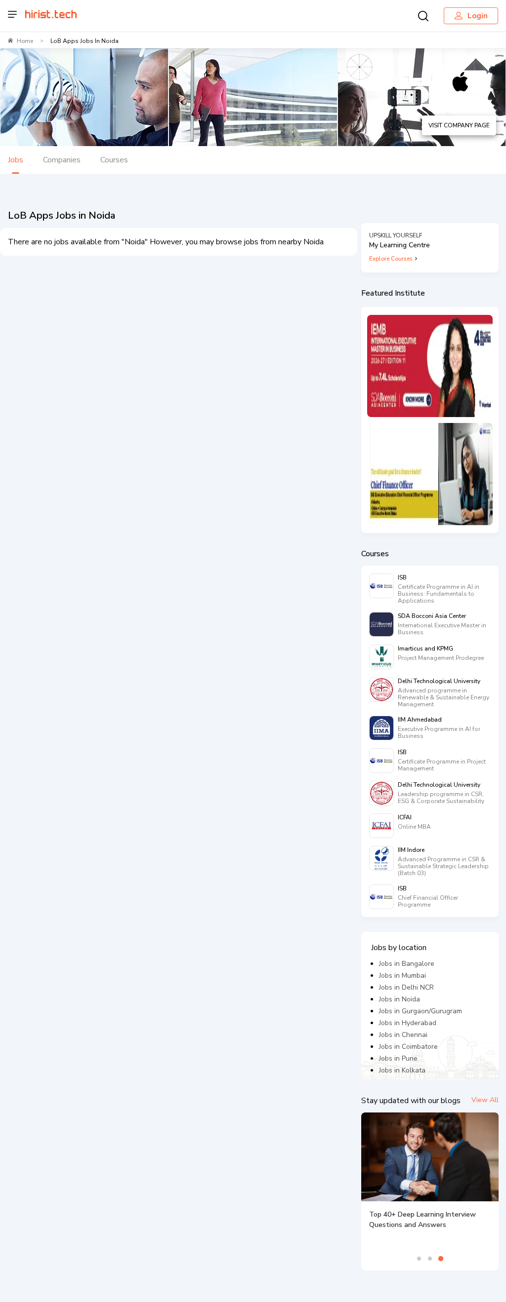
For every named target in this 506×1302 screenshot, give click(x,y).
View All (485, 1100)
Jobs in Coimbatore (408, 1046)
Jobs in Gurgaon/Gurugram (420, 1011)
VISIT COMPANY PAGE (459, 125)
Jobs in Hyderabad (407, 1023)
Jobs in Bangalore (406, 963)
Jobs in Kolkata (402, 1070)
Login (477, 16)
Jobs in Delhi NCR (406, 987)
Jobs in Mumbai (402, 975)
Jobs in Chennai (403, 1034)
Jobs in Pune (398, 1058)
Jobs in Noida (399, 999)
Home (25, 41)
